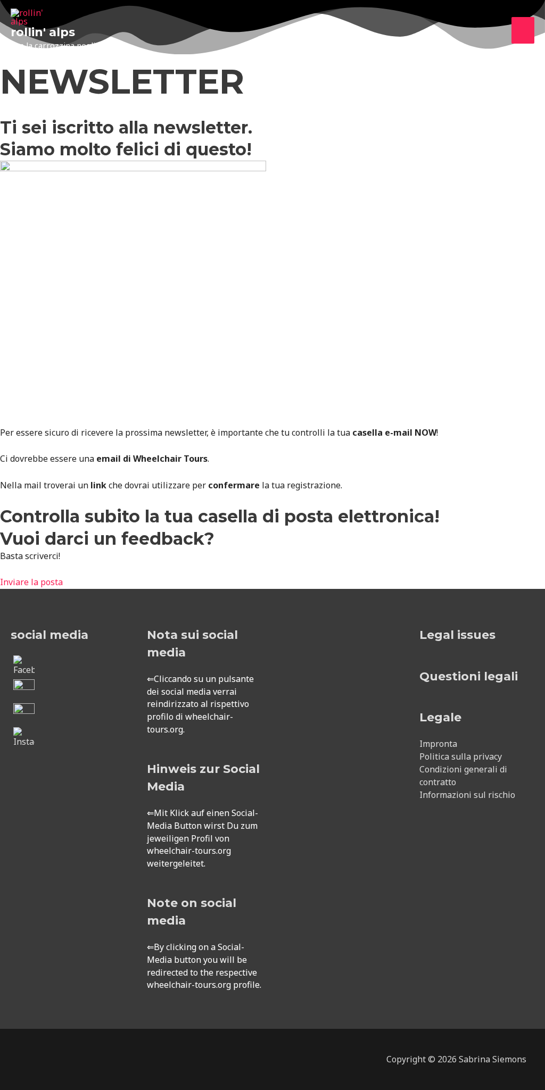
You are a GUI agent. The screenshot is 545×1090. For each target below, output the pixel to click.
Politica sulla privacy (460, 756)
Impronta (438, 744)
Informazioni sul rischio (467, 795)
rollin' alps (43, 32)
